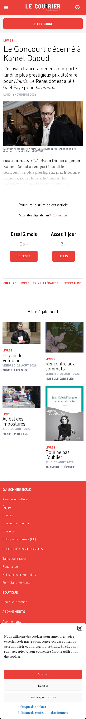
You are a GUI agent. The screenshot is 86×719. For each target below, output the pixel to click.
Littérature (71, 283)
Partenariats (11, 567)
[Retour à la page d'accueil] (43, 7)
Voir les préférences (43, 697)
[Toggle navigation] (5, 7)
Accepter (43, 674)
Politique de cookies (32, 707)
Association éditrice (15, 499)
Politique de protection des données (43, 713)
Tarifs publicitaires (15, 559)
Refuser (43, 685)
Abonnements (12, 621)
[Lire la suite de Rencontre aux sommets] (64, 337)
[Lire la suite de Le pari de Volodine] (21, 333)
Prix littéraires (45, 283)
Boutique (10, 592)
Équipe (7, 507)
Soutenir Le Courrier (16, 523)
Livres (8, 40)
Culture (9, 283)
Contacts (8, 531)
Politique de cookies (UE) (19, 539)
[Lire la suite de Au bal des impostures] (21, 397)
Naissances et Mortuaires (19, 575)
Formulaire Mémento (16, 583)
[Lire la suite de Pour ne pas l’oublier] (64, 413)
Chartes (8, 515)
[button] (80, 628)
